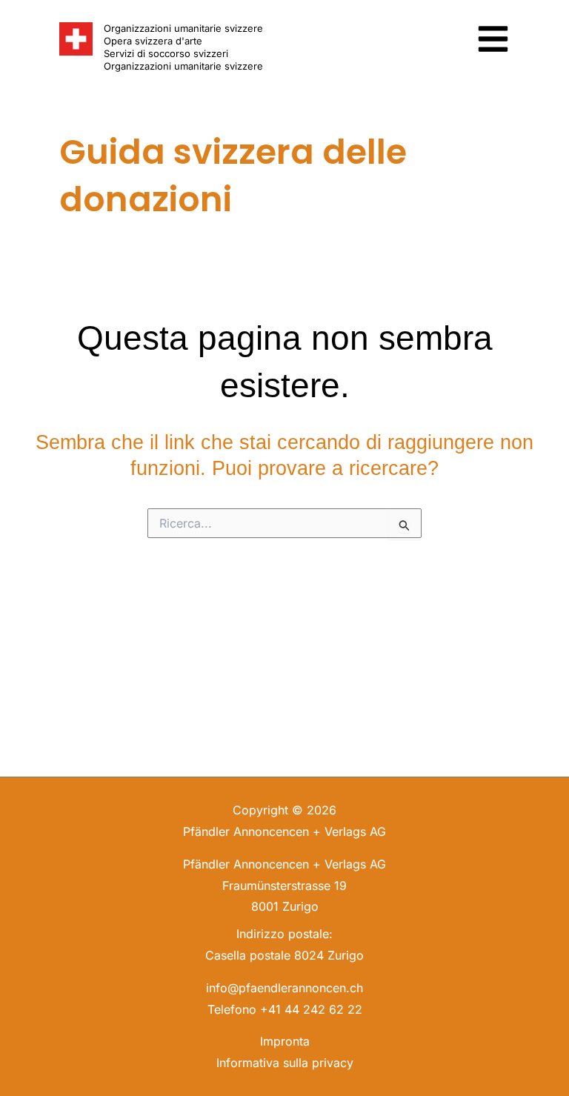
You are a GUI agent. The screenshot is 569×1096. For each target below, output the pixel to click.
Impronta (285, 1041)
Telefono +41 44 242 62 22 (284, 1009)
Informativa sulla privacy (284, 1062)
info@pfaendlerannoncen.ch (284, 987)
